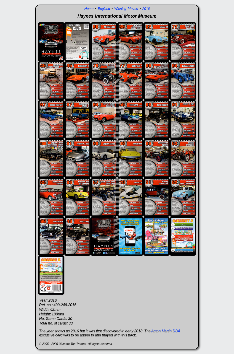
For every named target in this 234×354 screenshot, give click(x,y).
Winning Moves (126, 9)
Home (88, 9)
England (104, 9)
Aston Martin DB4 (165, 331)
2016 (146, 9)
